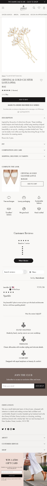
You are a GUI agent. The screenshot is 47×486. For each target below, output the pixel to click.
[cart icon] (44, 8)
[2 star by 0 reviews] (23, 252)
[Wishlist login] (41, 80)
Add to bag (23, 100)
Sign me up (40, 386)
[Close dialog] (46, 453)
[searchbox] (13, 272)
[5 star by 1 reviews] (23, 246)
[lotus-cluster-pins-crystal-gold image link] (23, 44)
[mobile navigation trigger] (3, 8)
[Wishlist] (39, 8)
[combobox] (37, 278)
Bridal (16, 15)
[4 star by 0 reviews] (23, 248)
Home (3, 76)
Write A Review (23, 261)
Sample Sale (24, 15)
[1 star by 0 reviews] (23, 254)
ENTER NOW (12, 475)
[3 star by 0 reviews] (23, 250)
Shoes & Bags (7, 15)
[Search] (34, 8)
